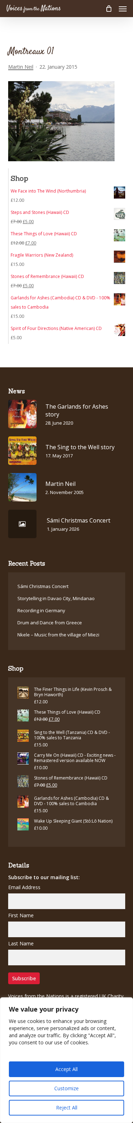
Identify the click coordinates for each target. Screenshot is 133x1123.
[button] (123, 8)
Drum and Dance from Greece (49, 622)
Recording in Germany (41, 610)
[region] (66, 1060)
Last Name (21, 943)
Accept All (66, 1069)
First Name (21, 915)
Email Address (24, 887)
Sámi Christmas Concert (42, 586)
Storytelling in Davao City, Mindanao (56, 598)
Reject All (66, 1107)
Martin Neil (20, 66)
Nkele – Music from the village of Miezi (58, 634)
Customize (66, 1088)
